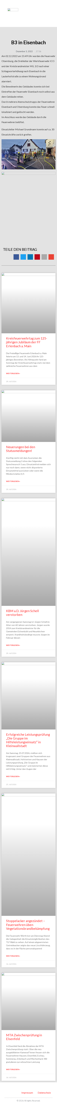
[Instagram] (30, 1106)
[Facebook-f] (27, 1106)
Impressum (27, 1092)
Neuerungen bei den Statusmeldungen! (20, 449)
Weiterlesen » (13, 373)
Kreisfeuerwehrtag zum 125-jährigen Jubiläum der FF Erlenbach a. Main (26, 342)
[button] (48, 9)
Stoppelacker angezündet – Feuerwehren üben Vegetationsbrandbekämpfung (28, 924)
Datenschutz (44, 1092)
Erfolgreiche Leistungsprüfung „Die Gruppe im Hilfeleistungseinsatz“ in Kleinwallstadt (28, 740)
